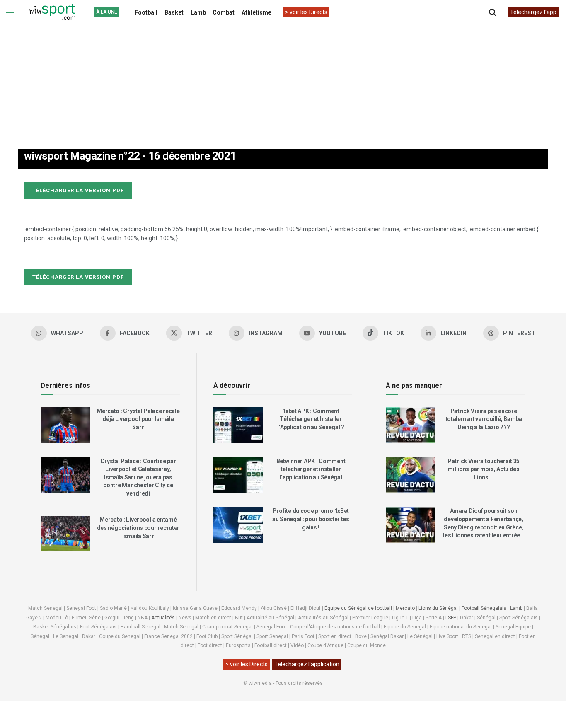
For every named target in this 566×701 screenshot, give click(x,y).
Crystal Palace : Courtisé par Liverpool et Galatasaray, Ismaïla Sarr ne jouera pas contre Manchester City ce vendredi (138, 477)
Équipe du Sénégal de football (358, 608)
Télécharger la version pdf (78, 190)
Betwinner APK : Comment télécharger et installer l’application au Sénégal (311, 469)
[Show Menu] (10, 12)
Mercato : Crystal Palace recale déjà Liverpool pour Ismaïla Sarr (138, 419)
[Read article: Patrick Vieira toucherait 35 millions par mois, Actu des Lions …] (410, 475)
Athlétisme (256, 12)
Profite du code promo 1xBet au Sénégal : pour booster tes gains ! (310, 519)
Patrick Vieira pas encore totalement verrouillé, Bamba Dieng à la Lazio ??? (483, 419)
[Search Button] (492, 12)
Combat (224, 12)
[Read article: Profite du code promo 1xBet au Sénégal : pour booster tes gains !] (238, 525)
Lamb (198, 12)
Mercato (405, 608)
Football (146, 12)
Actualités (163, 618)
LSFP (450, 618)
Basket (174, 12)
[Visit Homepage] (52, 12)
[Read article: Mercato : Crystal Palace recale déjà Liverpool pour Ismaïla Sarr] (65, 425)
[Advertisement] (283, 78)
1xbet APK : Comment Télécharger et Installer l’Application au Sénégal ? (310, 419)
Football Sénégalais (484, 608)
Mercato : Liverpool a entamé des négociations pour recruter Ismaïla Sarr (138, 527)
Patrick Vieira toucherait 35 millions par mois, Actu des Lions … (483, 469)
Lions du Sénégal (438, 608)
